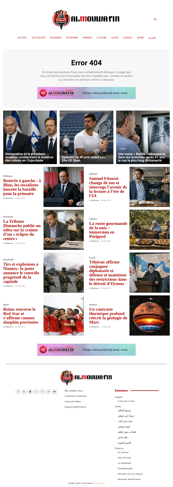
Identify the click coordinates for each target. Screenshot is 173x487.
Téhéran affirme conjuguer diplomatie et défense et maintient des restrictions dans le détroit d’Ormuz (108, 273)
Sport (65, 152)
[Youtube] (54, 391)
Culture (93, 219)
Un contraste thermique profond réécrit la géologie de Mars (108, 316)
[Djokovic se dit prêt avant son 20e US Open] (86, 137)
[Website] (48, 391)
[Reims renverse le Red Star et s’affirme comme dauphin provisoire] (64, 315)
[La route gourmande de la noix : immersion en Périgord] (149, 230)
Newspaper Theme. (99, 483)
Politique (8, 176)
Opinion (93, 174)
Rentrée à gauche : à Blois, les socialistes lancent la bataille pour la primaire (22, 187)
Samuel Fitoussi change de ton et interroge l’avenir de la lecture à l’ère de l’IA (108, 187)
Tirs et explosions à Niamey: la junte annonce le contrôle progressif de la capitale (21, 273)
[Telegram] (30, 391)
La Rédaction (8, 198)
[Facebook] (18, 391)
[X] (42, 391)
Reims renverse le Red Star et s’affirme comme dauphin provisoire (20, 316)
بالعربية (9, 149)
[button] (155, 19)
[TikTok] (36, 391)
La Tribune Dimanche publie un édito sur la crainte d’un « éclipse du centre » (22, 230)
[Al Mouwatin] (86, 19)
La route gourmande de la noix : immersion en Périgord (108, 230)
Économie (8, 217)
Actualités (8, 260)
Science (122, 149)
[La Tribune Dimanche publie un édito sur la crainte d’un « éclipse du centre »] (64, 230)
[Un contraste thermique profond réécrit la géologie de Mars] (149, 315)
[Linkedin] (24, 391)
